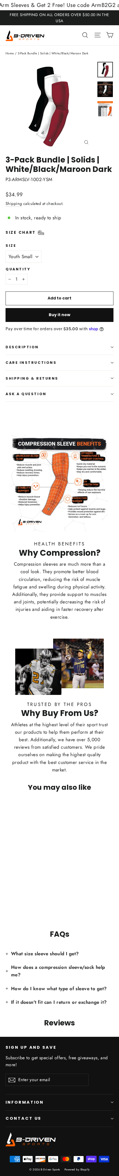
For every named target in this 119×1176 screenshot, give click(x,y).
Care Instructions (31, 362)
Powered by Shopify (77, 1169)
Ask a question (26, 394)
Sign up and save (31, 1047)
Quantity (18, 269)
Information (25, 1102)
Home (10, 53)
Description (22, 347)
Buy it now (59, 315)
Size (11, 245)
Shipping (14, 203)
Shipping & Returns (32, 378)
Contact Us (23, 1118)
